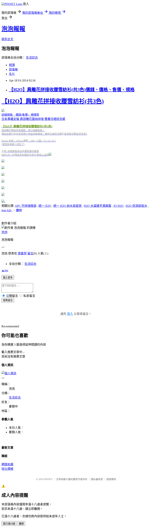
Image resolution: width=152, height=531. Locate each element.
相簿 (12, 65)
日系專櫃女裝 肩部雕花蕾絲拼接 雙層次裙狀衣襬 (52, 127)
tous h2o (6, 210)
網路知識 (7, 464)
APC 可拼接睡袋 (25, 205)
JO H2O (118, 205)
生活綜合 (32, 57)
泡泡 (4, 232)
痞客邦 (22, 253)
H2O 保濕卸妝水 (136, 205)
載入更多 (8, 277)
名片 (12, 74)
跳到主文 (7, 39)
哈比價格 (7, 468)
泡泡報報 (13, 28)
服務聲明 (111, 479)
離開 (21, 523)
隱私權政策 (97, 479)
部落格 (13, 69)
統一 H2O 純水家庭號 (67, 205)
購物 (19, 210)
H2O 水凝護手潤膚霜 (97, 205)
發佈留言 (8, 300)
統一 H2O (45, 205)
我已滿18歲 (9, 523)
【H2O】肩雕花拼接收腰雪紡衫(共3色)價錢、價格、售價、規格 (72, 89)
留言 (30, 253)
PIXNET (48, 479)
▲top (4, 270)
